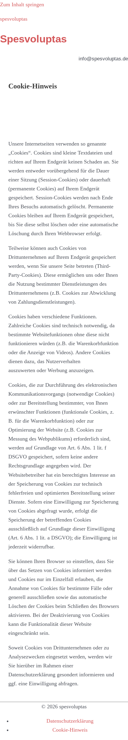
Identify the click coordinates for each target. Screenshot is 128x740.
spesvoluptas (13, 19)
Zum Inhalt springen (22, 4)
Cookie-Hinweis (70, 730)
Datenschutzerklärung (69, 721)
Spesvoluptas (33, 39)
